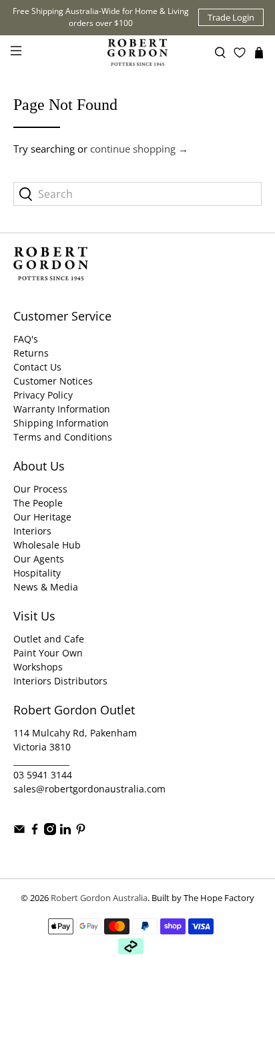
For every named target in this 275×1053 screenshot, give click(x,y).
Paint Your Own (48, 652)
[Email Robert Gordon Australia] (19, 831)
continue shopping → (139, 148)
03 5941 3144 (42, 774)
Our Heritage (42, 517)
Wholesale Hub (47, 544)
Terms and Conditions (62, 437)
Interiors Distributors (60, 680)
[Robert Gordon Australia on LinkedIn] (65, 831)
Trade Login (231, 17)
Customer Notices (53, 381)
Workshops (38, 666)
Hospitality (37, 572)
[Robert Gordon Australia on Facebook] (35, 831)
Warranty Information (61, 409)
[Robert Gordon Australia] (137, 52)
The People (38, 503)
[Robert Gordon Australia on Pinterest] (81, 831)
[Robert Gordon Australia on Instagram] (50, 831)
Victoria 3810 (42, 746)
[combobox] (137, 194)
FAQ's (25, 339)
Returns (31, 353)
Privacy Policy (43, 395)
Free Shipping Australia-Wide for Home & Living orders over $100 (101, 17)
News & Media (45, 586)
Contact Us (37, 367)
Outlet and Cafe (48, 638)
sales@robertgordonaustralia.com (89, 788)
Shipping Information (61, 423)
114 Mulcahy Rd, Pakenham (75, 732)
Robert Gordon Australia (99, 898)
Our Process (40, 489)
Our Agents (38, 558)
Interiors (32, 531)
